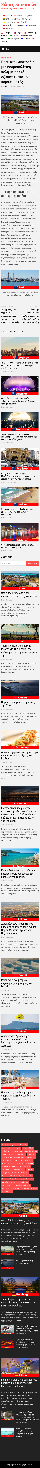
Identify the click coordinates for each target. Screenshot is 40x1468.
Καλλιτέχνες (7, 1170)
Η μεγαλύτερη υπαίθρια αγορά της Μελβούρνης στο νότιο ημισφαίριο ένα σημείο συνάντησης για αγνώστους (18, 476)
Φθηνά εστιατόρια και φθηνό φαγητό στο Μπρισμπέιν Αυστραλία (18, 546)
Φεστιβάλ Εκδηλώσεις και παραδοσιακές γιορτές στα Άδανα (19, 594)
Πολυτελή (19, 1179)
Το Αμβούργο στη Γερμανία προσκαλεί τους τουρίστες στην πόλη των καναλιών (18, 1302)
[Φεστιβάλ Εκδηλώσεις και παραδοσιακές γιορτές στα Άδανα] (20, 1207)
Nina (6, 87)
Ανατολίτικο (17, 1151)
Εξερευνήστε (8, 1163)
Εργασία (19, 1163)
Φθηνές (5, 1188)
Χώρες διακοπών (18, 4)
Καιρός (26, 1166)
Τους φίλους (7, 1185)
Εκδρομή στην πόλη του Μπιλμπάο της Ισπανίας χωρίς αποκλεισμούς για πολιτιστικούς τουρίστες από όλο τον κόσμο (27, 1417)
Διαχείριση (30, 1157)
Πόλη (29, 1179)
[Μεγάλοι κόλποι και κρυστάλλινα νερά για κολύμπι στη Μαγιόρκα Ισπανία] (7, 1429)
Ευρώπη (29, 1163)
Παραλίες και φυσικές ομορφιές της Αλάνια (24, 1262)
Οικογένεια (7, 1176)
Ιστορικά (16, 1166)
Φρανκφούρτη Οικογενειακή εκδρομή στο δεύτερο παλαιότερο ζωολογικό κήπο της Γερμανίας (27, 1329)
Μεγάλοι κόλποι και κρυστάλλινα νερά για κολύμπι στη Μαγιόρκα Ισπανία (24, 1432)
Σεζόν (5, 1182)
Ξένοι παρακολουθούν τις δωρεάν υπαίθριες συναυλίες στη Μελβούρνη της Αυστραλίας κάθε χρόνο (19, 437)
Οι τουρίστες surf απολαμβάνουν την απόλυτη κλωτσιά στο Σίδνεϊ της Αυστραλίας (17, 512)
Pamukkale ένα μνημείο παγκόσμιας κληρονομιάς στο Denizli (16, 983)
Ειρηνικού (6, 1160)
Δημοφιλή (19, 1157)
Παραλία (27, 1176)
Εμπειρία (17, 1160)
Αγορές (16, 1148)
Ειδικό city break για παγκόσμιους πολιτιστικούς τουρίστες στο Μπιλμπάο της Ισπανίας (19, 1383)
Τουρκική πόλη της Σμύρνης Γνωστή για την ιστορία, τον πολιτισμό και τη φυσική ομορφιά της (19, 650)
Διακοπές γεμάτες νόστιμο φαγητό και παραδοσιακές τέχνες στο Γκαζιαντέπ (20, 755)
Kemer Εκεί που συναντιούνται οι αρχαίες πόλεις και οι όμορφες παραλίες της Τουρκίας (18, 873)
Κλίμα (30, 1170)
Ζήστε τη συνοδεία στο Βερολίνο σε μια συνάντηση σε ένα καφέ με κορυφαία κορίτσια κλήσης (26, 1343)
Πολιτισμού (7, 1179)
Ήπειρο (23, 1145)
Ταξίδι (24, 1182)
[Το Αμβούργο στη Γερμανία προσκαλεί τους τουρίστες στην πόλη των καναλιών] (20, 1286)
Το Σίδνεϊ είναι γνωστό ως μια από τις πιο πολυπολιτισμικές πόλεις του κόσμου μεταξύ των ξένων (19, 365)
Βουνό (31, 1154)
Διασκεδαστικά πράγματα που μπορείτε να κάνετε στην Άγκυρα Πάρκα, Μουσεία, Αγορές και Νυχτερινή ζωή (18, 928)
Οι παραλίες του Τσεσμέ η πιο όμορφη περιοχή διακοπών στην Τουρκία (18, 1095)
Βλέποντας (20, 1154)
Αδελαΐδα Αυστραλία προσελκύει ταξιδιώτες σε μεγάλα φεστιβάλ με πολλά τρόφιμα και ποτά (19, 401)
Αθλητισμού (28, 1148)
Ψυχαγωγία (7, 1191)
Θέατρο (6, 1166)
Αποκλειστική (7, 1154)
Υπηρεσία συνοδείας (22, 1185)
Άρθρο (13, 1145)
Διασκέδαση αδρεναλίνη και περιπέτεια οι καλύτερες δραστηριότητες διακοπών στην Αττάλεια (18, 1041)
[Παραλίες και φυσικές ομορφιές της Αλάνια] (7, 1261)
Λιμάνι (15, 1173)
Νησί (24, 1173)
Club (5, 1145)
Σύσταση (15, 1182)
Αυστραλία (5, 57)
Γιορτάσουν (7, 1157)
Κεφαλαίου (19, 1170)
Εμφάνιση (28, 1160)
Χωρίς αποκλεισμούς (29, 1188)
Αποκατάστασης (31, 1151)
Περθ (12, 57)
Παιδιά (17, 1176)
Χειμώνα (15, 1188)
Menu (7, 49)
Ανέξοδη (6, 1151)
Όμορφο (6, 1148)
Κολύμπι (6, 1173)
